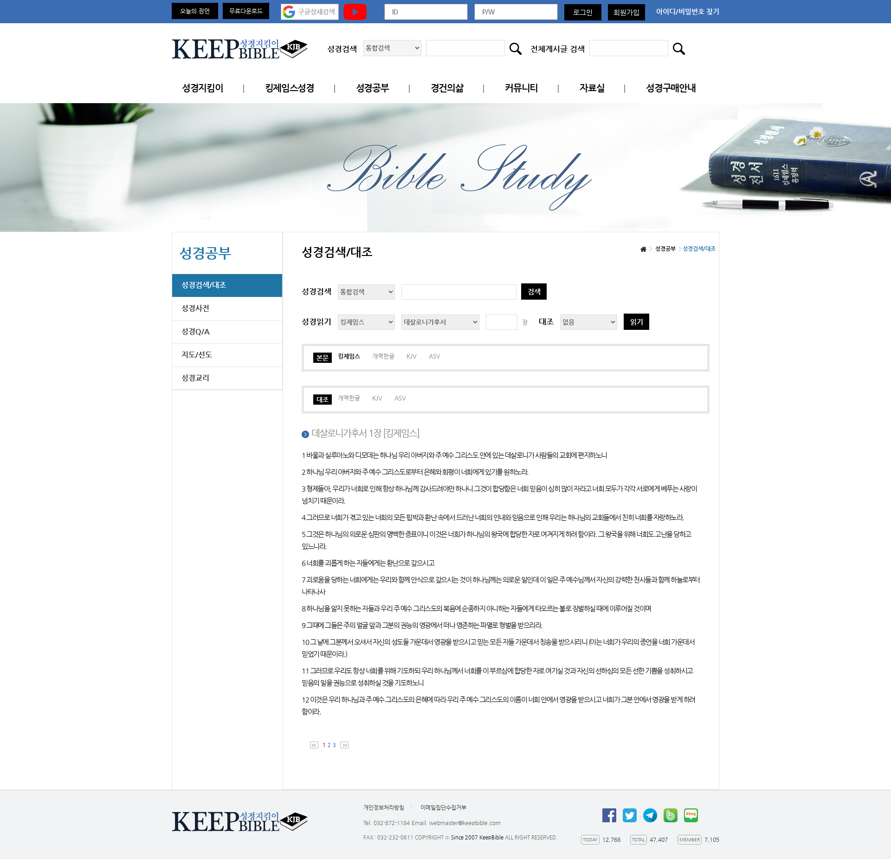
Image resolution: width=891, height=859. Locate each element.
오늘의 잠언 (195, 10)
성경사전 (195, 308)
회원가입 (626, 12)
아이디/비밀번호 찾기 (687, 11)
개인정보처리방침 (383, 807)
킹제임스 (349, 356)
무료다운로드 (246, 10)
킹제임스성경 (289, 88)
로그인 (583, 12)
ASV (434, 356)
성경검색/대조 (203, 285)
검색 (534, 291)
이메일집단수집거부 (443, 807)
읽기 (636, 322)
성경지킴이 (202, 88)
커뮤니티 (521, 88)
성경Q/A (195, 331)
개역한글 (383, 356)
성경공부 (372, 88)
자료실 (592, 88)
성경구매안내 (670, 88)
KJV (412, 356)
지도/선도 (196, 354)
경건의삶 (447, 88)
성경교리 (195, 378)
